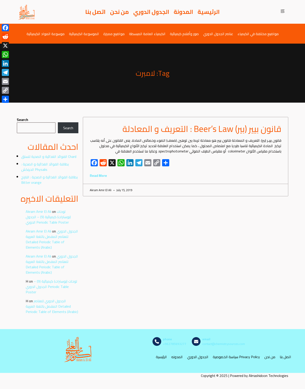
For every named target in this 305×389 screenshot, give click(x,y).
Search (22, 119)
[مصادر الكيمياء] (27, 12)
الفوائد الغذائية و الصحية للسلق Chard (48, 156)
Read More (98, 175)
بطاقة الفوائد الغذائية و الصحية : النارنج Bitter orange (49, 180)
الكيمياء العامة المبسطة (147, 33)
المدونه (177, 357)
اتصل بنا (95, 12)
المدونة (183, 12)
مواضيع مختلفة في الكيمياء (258, 33)
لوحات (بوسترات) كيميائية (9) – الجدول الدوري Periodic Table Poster (48, 217)
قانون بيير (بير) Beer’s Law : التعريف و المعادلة (201, 129)
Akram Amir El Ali (38, 211)
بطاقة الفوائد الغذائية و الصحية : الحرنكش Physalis (45, 167)
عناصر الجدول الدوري (218, 33)
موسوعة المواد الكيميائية (46, 33)
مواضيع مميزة (114, 33)
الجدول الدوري (151, 12)
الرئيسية (209, 12)
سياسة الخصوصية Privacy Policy (236, 357)
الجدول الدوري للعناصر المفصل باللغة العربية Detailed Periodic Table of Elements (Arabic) (52, 239)
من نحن (119, 12)
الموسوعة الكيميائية (84, 33)
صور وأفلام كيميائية (184, 33)
